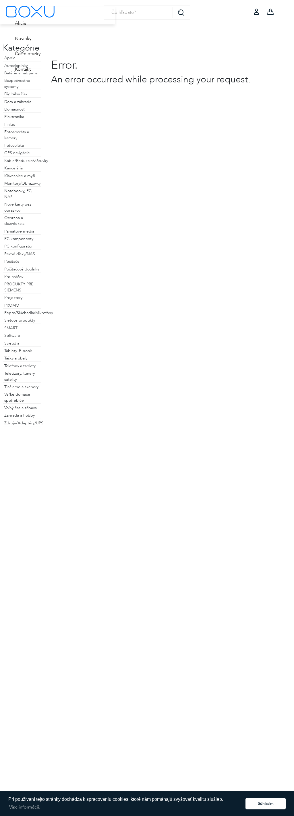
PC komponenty (18, 238)
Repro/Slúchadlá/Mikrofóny (22, 313)
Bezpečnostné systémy (17, 83)
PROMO (11, 305)
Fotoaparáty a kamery (16, 134)
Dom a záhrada (17, 102)
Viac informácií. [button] (24, 807)
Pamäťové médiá (19, 231)
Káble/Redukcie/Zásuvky (22, 160)
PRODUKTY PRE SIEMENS (18, 287)
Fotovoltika (14, 145)
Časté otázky (27, 54)
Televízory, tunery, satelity (20, 376)
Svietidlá (11, 343)
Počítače (12, 261)
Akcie (20, 23)
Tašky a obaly (15, 358)
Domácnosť (14, 109)
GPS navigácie (17, 153)
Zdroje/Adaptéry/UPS (22, 423)
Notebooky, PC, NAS (18, 193)
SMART (11, 328)
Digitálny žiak (16, 94)
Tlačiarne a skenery (21, 387)
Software (12, 335)
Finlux (9, 124)
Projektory (13, 297)
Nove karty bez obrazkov (17, 207)
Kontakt (23, 69)
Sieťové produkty (19, 320)
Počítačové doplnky (21, 269)
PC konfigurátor (18, 246)
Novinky (23, 38)
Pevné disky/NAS (19, 254)
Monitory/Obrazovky (22, 183)
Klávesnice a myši (19, 176)
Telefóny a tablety (20, 366)
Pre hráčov (13, 276)
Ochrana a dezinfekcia (14, 220)
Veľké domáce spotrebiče (17, 397)
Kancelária (13, 168)
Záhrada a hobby (19, 415)
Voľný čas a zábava (20, 408)
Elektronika (14, 116)
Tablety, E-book (18, 350)
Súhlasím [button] (266, 803)
